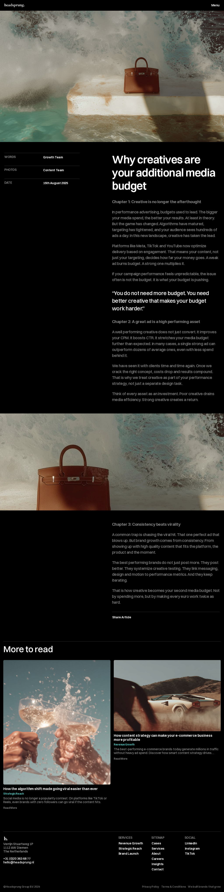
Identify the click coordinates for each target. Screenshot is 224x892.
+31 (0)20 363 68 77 (17, 859)
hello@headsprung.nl (18, 862)
